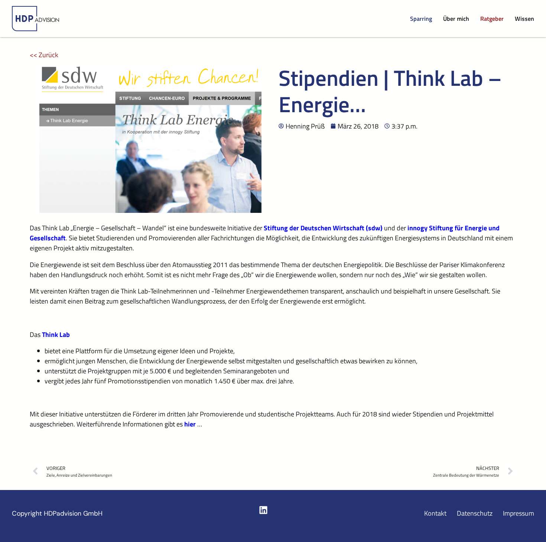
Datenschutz (475, 513)
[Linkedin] (263, 510)
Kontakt (435, 513)
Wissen (524, 18)
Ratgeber (492, 18)
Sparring (421, 18)
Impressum (518, 513)
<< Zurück (44, 55)
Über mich (456, 18)
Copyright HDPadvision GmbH (57, 513)
